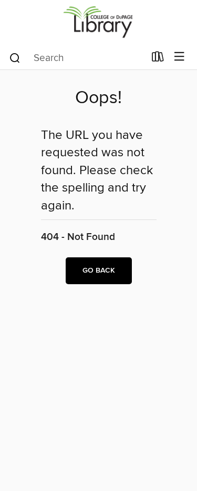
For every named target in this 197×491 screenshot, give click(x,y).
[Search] (15, 57)
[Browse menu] (179, 57)
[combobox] (76, 58)
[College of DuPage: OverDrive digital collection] (98, 22)
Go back (98, 270)
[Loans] (158, 59)
